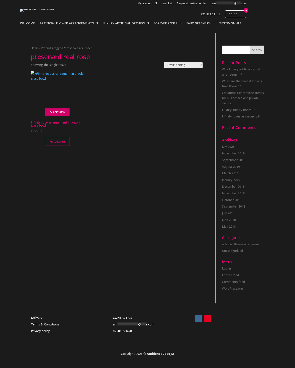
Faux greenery (198, 23)
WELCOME (27, 23)
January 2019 (231, 180)
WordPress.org (232, 288)
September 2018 (233, 206)
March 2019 (230, 173)
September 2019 (233, 160)
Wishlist (167, 3)
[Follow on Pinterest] (207, 318)
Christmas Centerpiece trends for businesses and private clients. (243, 98)
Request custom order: (192, 3)
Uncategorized (232, 251)
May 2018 (229, 226)
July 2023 (228, 146)
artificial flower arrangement (242, 244)
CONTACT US (122, 318)
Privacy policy (40, 331)
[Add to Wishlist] (36, 76)
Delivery (36, 318)
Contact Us (210, 14)
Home (35, 48)
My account (145, 3)
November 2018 (233, 193)
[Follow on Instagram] (198, 318)
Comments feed (233, 282)
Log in (226, 268)
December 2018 (233, 186)
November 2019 (233, 153)
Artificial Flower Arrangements (67, 23)
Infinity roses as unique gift (241, 116)
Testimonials (230, 23)
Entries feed (230, 275)
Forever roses (165, 23)
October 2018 (231, 200)
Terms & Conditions (45, 324)
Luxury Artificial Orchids (124, 23)
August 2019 (231, 167)
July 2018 (228, 213)
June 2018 (229, 220)
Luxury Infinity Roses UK (239, 110)
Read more (57, 141)
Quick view (57, 112)
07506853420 (122, 331)
